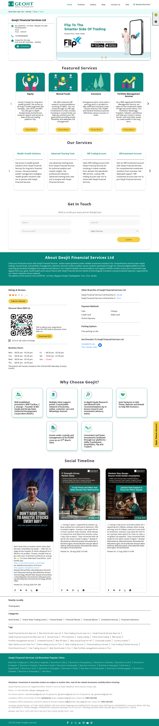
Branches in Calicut (59, 662)
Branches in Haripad (28, 665)
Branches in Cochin (123, 662)
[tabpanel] (104, 37)
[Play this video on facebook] (33, 505)
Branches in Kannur (88, 665)
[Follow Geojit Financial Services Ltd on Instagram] (83, 722)
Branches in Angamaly (39, 662)
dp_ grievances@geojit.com (101, 694)
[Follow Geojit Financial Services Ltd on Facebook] (67, 722)
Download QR (44, 336)
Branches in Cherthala (103, 662)
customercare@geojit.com (35, 694)
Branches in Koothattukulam (92, 668)
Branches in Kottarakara (29, 671)
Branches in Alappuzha (18, 662)
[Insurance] (96, 82)
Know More (30, 129)
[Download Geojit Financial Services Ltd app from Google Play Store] (156, 17)
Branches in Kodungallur (49, 668)
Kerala (28, 12)
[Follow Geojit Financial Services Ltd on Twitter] (75, 722)
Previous (12, 104)
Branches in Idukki (47, 665)
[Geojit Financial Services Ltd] (20, 4)
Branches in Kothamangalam (119, 668)
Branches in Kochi (29, 668)
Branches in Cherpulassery (81, 662)
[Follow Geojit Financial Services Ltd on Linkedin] (79, 722)
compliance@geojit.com (65, 698)
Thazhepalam (14, 606)
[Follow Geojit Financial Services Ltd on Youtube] (87, 722)
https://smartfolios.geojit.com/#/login (29, 563)
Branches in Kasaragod (108, 665)
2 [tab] (105, 57)
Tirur (35, 12)
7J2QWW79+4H (88, 344)
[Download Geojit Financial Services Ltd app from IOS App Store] (156, 22)
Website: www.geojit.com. (39, 690)
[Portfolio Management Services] (128, 82)
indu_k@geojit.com (83, 702)
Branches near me (16, 12)
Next (147, 104)
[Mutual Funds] (63, 82)
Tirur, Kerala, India (89, 347)
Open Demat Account (156, 434)
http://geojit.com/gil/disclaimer (27, 568)
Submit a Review (18, 301)
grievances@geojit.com (67, 694)
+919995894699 (21, 36)
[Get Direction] (100, 346)
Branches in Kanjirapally (67, 665)
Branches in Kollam (70, 668)
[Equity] (30, 82)
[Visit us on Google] (71, 722)
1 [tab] (101, 57)
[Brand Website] (91, 722)
